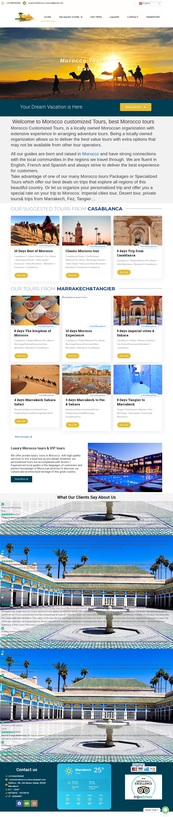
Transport (153, 17)
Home (47, 17)
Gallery (114, 17)
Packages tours (69, 17)
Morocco (90, 153)
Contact (132, 17)
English (146, 3)
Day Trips (96, 17)
